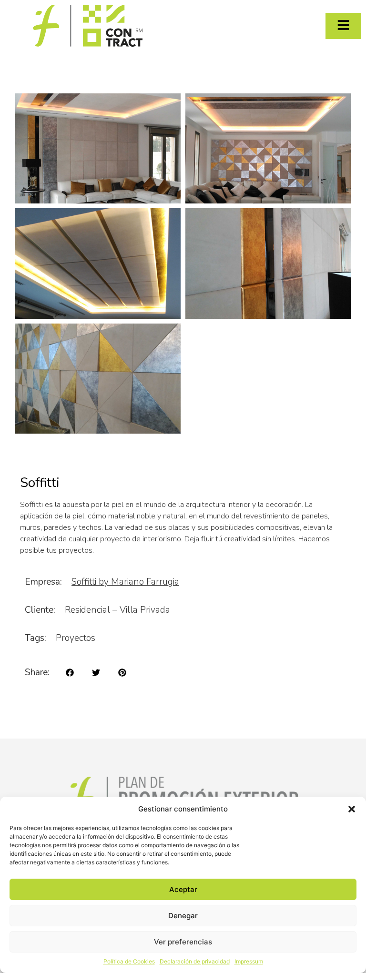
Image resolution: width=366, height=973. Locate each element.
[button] (351, 809)
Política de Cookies (129, 961)
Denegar (183, 915)
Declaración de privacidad (195, 961)
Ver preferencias (183, 941)
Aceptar (183, 889)
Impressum (248, 961)
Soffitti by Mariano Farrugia (125, 582)
